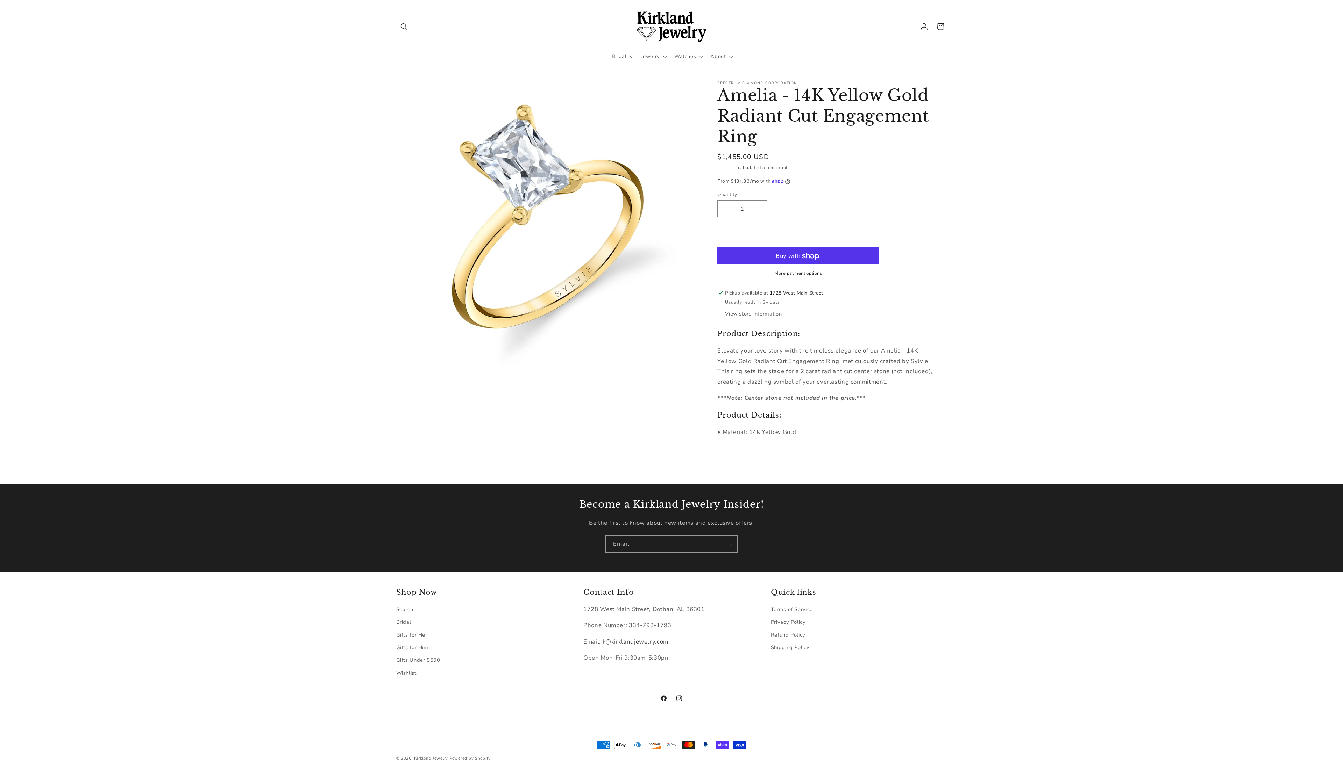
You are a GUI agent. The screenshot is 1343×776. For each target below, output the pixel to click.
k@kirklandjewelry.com (635, 642)
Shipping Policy (790, 647)
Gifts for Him (412, 647)
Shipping (727, 168)
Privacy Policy (788, 621)
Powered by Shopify (470, 758)
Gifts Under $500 (418, 660)
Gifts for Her (411, 634)
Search (404, 609)
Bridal (403, 621)
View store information (753, 313)
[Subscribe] (729, 543)
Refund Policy (788, 634)
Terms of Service (792, 609)
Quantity (727, 194)
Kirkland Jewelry (431, 758)
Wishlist (406, 672)
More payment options (798, 273)
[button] (404, 27)
